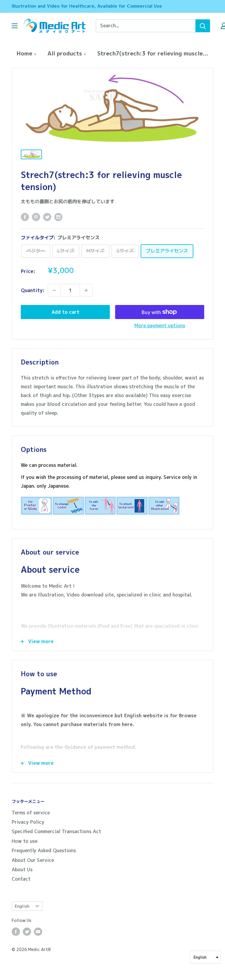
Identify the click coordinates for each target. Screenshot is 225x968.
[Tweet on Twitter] (47, 217)
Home (24, 53)
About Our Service (33, 860)
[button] (205, 957)
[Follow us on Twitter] (27, 932)
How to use (25, 841)
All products (64, 53)
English (22, 906)
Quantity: (32, 290)
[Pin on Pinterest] (36, 217)
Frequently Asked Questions (44, 850)
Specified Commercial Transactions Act (56, 831)
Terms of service (31, 812)
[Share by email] (58, 217)
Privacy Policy (28, 822)
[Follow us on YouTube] (38, 932)
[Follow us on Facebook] (16, 932)
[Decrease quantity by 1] (54, 290)
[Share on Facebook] (25, 217)
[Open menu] (15, 25)
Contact (21, 879)
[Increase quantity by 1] (86, 290)
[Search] (202, 25)
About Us (22, 869)
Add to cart (65, 312)
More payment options (159, 325)
